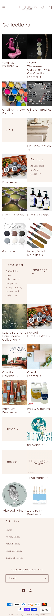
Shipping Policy (14, 550)
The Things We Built (22, 615)
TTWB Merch (36, 478)
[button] (3, 7)
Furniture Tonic (38, 215)
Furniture (36, 159)
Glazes (7, 251)
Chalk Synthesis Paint (13, 111)
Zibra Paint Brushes (35, 512)
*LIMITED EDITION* (8, 64)
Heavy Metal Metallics (36, 253)
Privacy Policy (13, 536)
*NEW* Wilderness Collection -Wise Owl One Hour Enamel (39, 70)
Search (9, 529)
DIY (8, 130)
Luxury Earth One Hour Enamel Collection (14, 336)
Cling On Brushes (39, 110)
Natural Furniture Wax (37, 334)
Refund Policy (13, 543)
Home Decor (14, 265)
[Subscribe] (44, 578)
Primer (10, 429)
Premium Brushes (8, 410)
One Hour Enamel (34, 374)
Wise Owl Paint (12, 510)
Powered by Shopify (38, 615)
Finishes (7, 182)
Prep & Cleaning (38, 409)
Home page (38, 270)
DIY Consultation (39, 146)
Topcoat (11, 462)
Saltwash (33, 445)
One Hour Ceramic (9, 374)
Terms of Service (14, 557)
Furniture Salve (13, 215)
